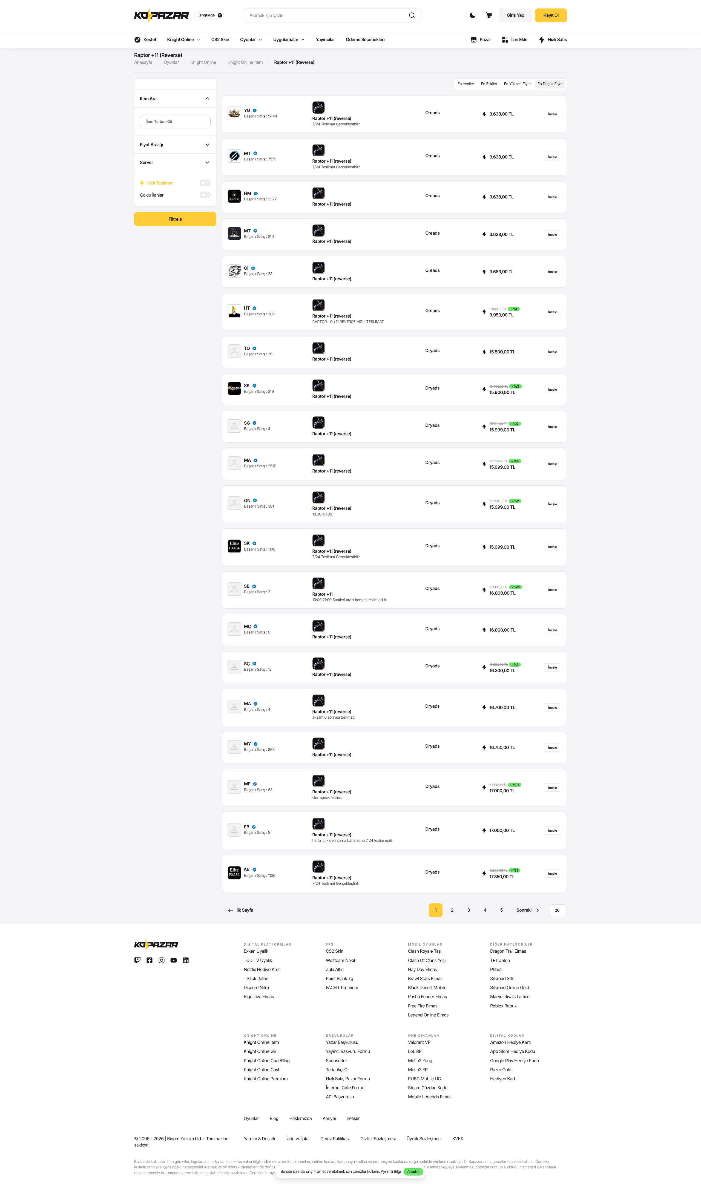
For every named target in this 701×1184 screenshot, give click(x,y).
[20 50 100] (558, 910)
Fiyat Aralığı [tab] (151, 144)
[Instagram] (161, 960)
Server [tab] (146, 162)
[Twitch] (137, 960)
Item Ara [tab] (148, 98)
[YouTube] (173, 960)
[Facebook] (149, 960)
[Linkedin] (185, 960)
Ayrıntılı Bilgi (391, 1171)
